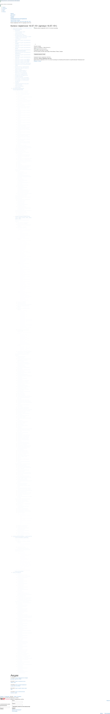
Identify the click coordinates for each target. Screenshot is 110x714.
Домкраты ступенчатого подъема (24, 664)
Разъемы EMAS (22, 310)
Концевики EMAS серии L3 (25, 274)
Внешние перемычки (23, 369)
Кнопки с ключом (25, 252)
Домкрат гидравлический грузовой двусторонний (24, 619)
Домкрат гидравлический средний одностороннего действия (22, 636)
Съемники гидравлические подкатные (22, 583)
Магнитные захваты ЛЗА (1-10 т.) (26, 521)
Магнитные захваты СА (26, 523)
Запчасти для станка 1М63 (23, 122)
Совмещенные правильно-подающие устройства (24, 208)
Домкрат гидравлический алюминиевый (22, 605)
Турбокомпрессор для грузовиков (22, 84)
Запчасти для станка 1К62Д (23, 120)
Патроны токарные (23, 436)
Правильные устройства (21, 201)
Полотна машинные (23, 443)
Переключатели (24, 258)
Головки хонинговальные (22, 420)
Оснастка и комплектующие (23, 409)
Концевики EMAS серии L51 (25, 282)
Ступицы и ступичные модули (22, 80)
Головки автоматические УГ (23, 414)
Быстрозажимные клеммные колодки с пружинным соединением (23, 364)
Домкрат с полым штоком (22, 659)
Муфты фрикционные (24, 146)
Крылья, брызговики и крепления (22, 68)
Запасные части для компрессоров (21, 149)
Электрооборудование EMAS (22, 220)
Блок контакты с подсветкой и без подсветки (25, 244)
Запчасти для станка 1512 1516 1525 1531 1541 (23, 108)
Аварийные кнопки (25, 240)
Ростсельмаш (19, 571)
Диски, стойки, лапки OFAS (23, 541)
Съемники (18, 573)
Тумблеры (23, 261)
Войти (101, 713)
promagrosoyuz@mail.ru (2, 3)
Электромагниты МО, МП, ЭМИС (23, 534)
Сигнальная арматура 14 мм (24, 337)
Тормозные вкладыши (24, 165)
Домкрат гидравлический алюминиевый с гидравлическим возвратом (22, 610)
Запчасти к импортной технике (22, 539)
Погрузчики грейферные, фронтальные (22, 550)
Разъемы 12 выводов (23, 314)
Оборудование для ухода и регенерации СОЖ (23, 210)
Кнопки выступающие (24, 250)
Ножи (19, 163)
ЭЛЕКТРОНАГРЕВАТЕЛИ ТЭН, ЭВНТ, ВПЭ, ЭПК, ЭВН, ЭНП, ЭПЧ (23, 217)
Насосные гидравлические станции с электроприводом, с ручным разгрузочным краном (24, 175)
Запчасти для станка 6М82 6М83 (23, 139)
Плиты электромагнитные (23, 441)
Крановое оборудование (22, 499)
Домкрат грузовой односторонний (22, 653)
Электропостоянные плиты (23, 461)
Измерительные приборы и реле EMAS (24, 229)
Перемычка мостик (23, 400)
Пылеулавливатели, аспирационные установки (23, 448)
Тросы (17, 82)
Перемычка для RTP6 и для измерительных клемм (24, 397)
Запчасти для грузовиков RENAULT (22, 52)
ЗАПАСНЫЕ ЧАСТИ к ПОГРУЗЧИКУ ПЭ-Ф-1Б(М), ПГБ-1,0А (26, 563)
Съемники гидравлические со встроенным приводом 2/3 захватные (24, 593)
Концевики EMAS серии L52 (25, 284)
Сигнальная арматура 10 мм (24, 335)
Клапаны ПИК (21, 151)
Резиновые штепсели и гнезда (25, 326)
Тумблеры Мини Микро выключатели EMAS (24, 352)
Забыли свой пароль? (16, 709)
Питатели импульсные (24, 473)
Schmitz (17, 30)
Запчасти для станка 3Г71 (23, 137)
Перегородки (21, 395)
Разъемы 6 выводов (26, 325)
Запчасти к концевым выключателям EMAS (24, 266)
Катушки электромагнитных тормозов (23, 506)
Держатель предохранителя (22, 373)
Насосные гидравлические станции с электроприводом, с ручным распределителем (23, 182)
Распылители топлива (22, 77)
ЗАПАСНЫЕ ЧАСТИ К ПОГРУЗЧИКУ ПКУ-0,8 (25, 559)
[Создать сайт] (2, 700)
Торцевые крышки (23, 408)
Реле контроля (24, 234)
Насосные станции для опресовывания (24, 194)
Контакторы (21, 512)
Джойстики (23, 246)
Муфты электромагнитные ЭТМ (24, 428)
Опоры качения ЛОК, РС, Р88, (23, 430)
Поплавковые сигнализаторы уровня (24, 303)
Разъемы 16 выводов (23, 317)
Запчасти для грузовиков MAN (22, 47)
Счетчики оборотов (23, 455)
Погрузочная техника (23, 570)
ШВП (18, 460)
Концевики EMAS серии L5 (25, 279)
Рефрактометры (22, 213)
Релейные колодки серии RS (23, 330)
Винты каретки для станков (23, 95)
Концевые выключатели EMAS (23, 262)
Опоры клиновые (22, 432)
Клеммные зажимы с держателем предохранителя (23, 384)
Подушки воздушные (21, 75)
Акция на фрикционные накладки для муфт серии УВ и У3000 (19, 678)
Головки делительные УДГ (24, 418)
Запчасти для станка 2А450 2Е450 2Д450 (23, 127)
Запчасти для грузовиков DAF (22, 40)
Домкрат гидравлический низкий (24, 632)
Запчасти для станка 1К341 (23, 115)
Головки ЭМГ (21, 423)
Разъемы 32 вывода (26, 320)
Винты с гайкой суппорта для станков (24, 99)
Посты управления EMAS (23, 306)
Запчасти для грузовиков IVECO (22, 45)
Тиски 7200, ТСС (22, 456)
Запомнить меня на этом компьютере (21, 706)
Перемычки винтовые (24, 401)
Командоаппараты (23, 510)
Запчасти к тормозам (23, 503)
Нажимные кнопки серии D (25, 256)
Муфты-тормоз (22, 162)
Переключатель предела (24, 297)
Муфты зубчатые (22, 525)
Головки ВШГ (21, 417)
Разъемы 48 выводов (23, 321)
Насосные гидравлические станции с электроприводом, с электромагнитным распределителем (23, 189)
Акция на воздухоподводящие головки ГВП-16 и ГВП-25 (18, 685)
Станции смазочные (23, 494)
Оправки (20, 433)
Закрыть (108, 700)
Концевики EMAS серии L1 (25, 270)
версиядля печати (13, 14)
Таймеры (22, 237)
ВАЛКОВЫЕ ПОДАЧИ (23, 199)
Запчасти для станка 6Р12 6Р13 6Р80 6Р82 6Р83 (23, 143)
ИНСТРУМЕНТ (17, 572)
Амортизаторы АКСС (23, 411)
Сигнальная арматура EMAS (24, 332)
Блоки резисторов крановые (23, 501)
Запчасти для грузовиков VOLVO (22, 57)
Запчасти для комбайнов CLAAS (23, 547)
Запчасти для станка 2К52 (23, 130)
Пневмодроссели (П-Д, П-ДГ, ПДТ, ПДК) (24, 477)
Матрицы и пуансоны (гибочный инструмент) (24, 160)
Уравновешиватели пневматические (23, 167)
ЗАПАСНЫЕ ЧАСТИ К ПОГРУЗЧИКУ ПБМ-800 (25, 555)
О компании (6, 696)
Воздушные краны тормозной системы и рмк (23, 35)
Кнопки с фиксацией (23, 254)
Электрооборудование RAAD (22, 354)
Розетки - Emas (24, 328)
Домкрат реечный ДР (23, 656)
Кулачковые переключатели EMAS (24, 291)
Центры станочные (23, 459)
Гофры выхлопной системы (21, 38)
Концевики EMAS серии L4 (25, 277)
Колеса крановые (22, 508)
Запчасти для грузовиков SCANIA (22, 55)
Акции (15, 696)
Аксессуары (23, 242)
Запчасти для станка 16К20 (23, 110)
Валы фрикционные (23, 93)
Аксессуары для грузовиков (20, 32)
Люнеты (19, 426)
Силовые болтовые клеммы (23, 405)
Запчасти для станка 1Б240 (23, 113)
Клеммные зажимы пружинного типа (23, 381)
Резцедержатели (22, 450)
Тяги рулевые (19, 86)
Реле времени (24, 233)
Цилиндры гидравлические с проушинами (22, 671)
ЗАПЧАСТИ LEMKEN (23, 543)
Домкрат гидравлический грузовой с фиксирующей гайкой (24, 628)
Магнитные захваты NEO (26, 516)
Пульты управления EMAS (23, 308)
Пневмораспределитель (24, 490)
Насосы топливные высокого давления (21, 73)
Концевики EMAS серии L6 (25, 289)
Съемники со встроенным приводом (24, 597)
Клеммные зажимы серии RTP (23, 389)
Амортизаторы (19, 34)
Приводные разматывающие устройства (22, 204)
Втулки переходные (23, 413)
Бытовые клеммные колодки (23, 367)
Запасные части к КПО (22, 152)
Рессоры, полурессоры (22, 79)
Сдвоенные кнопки (25, 260)
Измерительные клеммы (22, 378)
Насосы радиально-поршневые (23, 470)
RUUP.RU (7, 699)
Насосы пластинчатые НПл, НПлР (24, 468)
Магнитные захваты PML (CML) (26, 518)
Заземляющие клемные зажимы (24, 376)
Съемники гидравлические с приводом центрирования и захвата (22, 588)
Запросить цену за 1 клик (39, 54)
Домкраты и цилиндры (22, 601)
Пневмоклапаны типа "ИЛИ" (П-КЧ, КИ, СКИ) (24, 488)
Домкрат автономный (24, 602)
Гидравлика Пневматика (22, 464)
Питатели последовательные (23, 475)
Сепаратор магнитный (24, 493)
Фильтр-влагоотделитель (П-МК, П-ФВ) (24, 496)
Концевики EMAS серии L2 (25, 272)
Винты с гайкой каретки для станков (24, 97)
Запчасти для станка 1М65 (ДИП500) (23, 125)
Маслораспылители (23, 466)
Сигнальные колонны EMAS (24, 344)
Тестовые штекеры (23, 407)
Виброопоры (21, 412)
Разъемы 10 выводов (23, 312)
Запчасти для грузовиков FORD (22, 43)
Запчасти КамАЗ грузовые (23, 63)
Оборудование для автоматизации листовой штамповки (22, 197)
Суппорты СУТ (21, 454)
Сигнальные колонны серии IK (25, 349)
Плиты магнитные (22, 438)
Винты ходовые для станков (23, 102)
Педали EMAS (21, 302)
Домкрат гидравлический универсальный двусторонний (22, 650)
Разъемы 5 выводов (26, 324)
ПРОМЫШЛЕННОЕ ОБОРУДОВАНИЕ (18, 88)
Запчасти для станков (21, 91)
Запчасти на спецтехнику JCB (22, 64)
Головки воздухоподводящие (23, 154)
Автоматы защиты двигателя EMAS (23, 222)
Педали (19, 164)
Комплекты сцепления (22, 66)
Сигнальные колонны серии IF (25, 347)
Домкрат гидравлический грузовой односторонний (22, 623)
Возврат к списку (37, 61)
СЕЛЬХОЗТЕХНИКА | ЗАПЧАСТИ (22, 536)
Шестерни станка (22, 92)
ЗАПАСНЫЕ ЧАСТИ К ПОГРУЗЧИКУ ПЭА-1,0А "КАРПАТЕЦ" (25, 567)
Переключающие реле (25, 231)
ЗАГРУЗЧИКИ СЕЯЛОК (21, 537)
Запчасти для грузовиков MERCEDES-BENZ (22, 50)
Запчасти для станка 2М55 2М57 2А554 (23, 134)
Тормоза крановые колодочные (23, 528)
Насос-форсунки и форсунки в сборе (20, 70)
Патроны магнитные (23, 435)
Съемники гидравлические (22, 580)
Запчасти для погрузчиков (21, 552)
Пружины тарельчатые (24, 446)
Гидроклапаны (21, 465)
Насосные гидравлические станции (23, 169)
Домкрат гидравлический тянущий (22, 646)
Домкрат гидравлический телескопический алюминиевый (22, 642)
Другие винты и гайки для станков (24, 104)
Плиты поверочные (23, 439)
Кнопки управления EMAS (23, 238)
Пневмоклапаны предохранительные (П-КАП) (24, 481)
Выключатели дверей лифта (24, 225)
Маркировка (21, 394)
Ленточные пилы (22, 425)
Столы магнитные (22, 452)
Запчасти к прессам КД (24, 158)
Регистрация (14, 711)
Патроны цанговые (23, 437)
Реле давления (21, 491)
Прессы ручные (22, 444)
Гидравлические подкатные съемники (23, 575)
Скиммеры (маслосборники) (22, 214)
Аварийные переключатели (24, 294)
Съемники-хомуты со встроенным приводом (24, 599)
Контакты (19, 696)
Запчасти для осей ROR (22, 60)
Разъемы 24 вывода (26, 319)
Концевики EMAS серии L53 (25, 286)
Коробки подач (21, 145)
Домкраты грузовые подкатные (23, 662)
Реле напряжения (25, 235)
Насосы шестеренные (24, 472)
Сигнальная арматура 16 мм (24, 340)
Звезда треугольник (26, 296)
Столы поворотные (23, 453)
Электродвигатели (23, 532)
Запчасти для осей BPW (22, 59)
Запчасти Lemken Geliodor (25, 545)
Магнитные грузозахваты (21, 513)
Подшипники (19, 76)
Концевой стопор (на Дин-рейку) (23, 391)
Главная (2, 696)
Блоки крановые (22, 500)
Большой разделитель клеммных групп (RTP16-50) (24, 360)
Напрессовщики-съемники (22, 577)
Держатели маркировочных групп (24, 371)
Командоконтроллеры (24, 511)
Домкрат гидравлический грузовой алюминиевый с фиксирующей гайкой (24, 615)
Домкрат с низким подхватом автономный (24, 657)
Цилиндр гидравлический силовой (22, 668)
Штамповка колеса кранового (23, 530)
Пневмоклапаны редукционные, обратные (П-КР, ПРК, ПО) (23, 485)
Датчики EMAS (21, 227)
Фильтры (18, 87)
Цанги (19, 458)
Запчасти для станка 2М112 (23, 132)
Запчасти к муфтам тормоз (23, 156)
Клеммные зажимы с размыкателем (23, 387)
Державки (20, 424)
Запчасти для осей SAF (22, 62)
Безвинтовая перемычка (21, 356)
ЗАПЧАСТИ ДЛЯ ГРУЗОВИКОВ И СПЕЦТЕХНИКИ (22, 28)
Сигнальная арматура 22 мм (24, 342)
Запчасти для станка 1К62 (23, 117)
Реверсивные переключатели (24, 300)
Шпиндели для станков (24, 147)
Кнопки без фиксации (23, 248)
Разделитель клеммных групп (24, 402)
